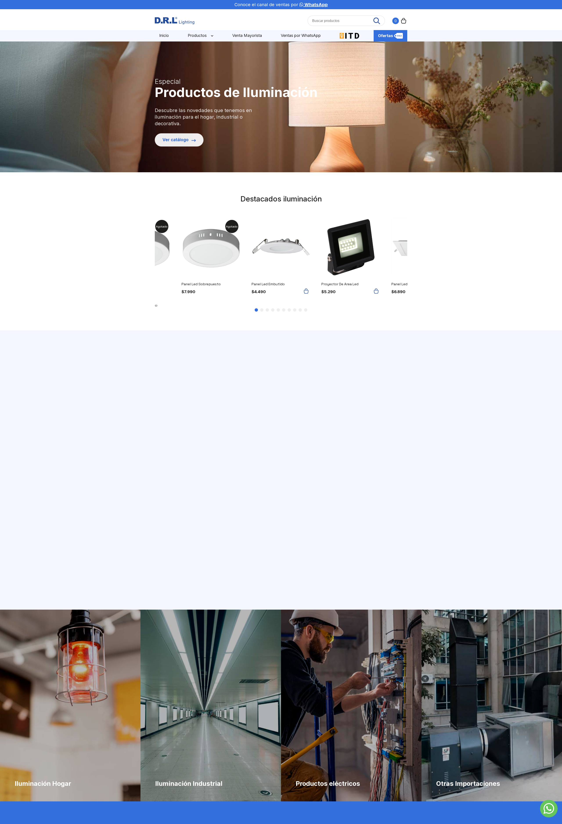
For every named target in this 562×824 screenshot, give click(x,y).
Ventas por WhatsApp (301, 35)
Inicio (164, 35)
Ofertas (385, 35)
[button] (306, 291)
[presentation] (155, 305)
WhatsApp (315, 4)
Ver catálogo (175, 138)
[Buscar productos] (377, 21)
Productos (198, 35)
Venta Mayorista (247, 35)
